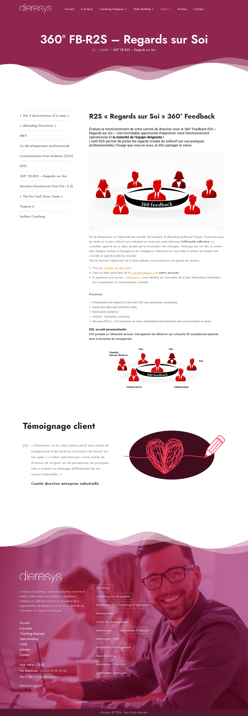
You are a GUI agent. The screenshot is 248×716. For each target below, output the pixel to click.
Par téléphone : (30, 671)
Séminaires (103, 630)
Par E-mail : (27, 677)
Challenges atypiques (111, 673)
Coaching (102, 588)
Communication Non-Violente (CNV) (45, 156)
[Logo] (35, 8)
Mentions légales (31, 685)
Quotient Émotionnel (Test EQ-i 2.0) (45, 186)
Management (105, 613)
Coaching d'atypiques (133, 604)
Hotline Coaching (32, 216)
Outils (164, 9)
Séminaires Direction (110, 664)
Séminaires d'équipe (134, 630)
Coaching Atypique (112, 9)
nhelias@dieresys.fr (47, 677)
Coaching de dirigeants (113, 596)
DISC (23, 166)
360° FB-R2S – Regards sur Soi (43, 176)
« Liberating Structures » (38, 125)
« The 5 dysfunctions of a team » (44, 115)
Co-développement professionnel (44, 145)
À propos (87, 9)
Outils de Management (112, 622)
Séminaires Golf (107, 639)
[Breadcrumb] (93, 50)
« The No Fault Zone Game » (41, 196)
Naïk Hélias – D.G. (32, 665)
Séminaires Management (113, 647)
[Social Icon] (219, 9)
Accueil (69, 9)
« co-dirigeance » (142, 273)
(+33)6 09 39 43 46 (53, 671)
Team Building (142, 9)
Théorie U (27, 206)
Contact (199, 9)
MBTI (23, 135)
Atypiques (103, 604)
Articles (182, 9)
